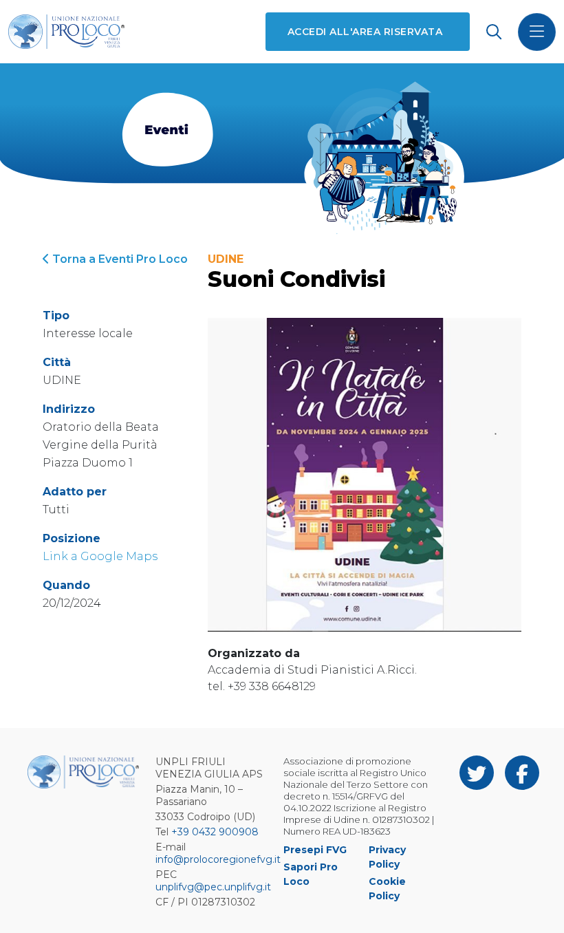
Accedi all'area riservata (365, 31)
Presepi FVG (315, 850)
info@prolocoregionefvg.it (218, 859)
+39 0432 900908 (215, 832)
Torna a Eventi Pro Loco (119, 259)
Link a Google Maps (100, 556)
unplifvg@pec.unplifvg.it (213, 887)
